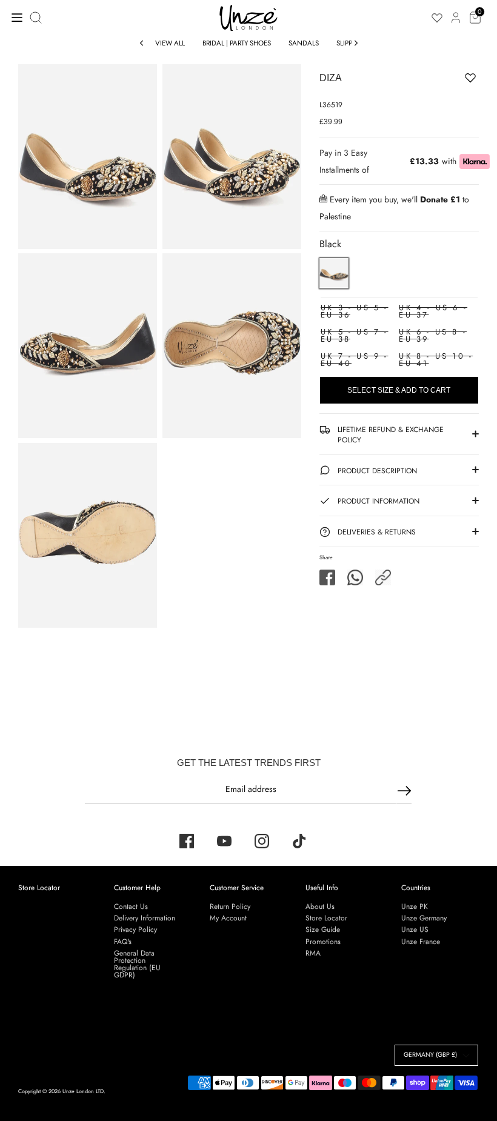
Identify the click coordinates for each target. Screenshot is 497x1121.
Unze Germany (424, 918)
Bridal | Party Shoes (236, 43)
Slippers (349, 43)
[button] (383, 577)
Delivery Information (144, 918)
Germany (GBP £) (430, 1054)
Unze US (415, 929)
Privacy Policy (135, 929)
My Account (228, 918)
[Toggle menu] (13, 17)
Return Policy (230, 906)
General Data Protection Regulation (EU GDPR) (137, 964)
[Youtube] (224, 841)
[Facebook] (186, 841)
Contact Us (131, 906)
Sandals (304, 43)
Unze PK (414, 906)
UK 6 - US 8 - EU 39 (433, 335)
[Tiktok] (299, 841)
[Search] (37, 17)
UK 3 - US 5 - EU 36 (355, 311)
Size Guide (322, 929)
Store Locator (39, 887)
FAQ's (123, 941)
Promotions (323, 941)
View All (170, 43)
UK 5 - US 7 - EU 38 (355, 335)
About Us (320, 906)
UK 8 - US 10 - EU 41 (436, 359)
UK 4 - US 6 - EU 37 (433, 311)
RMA (313, 953)
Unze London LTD (83, 1091)
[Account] (455, 10)
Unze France (420, 941)
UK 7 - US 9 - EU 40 (355, 359)
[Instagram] (262, 841)
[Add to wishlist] (433, 80)
